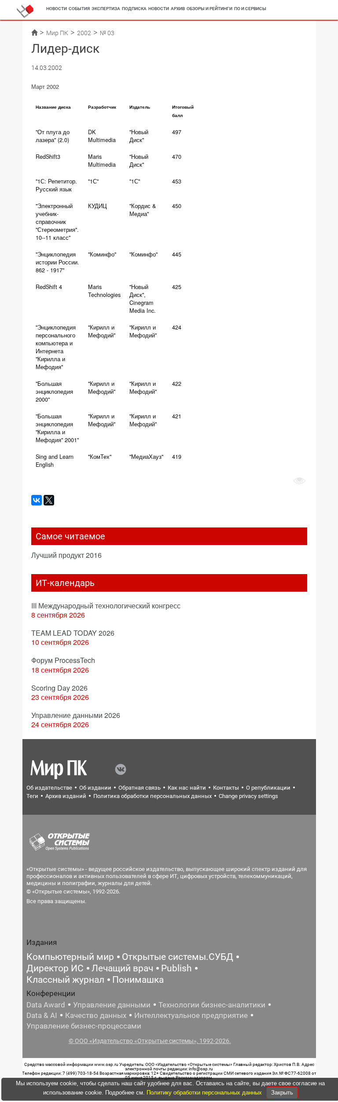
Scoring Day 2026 (59, 688)
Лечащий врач (122, 968)
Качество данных (95, 1015)
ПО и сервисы (250, 8)
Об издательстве (49, 787)
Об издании (95, 787)
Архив (178, 8)
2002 (84, 33)
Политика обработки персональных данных (152, 796)
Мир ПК (57, 33)
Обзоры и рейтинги (209, 8)
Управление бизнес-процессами (83, 1025)
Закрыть (282, 1092)
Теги (32, 796)
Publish (176, 968)
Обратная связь (139, 787)
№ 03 (107, 33)
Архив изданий (65, 796)
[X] (49, 500)
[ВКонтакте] (36, 500)
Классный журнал (65, 979)
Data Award (45, 1004)
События (79, 8)
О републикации (268, 787)
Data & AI (41, 1015)
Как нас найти (187, 787)
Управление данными (112, 1004)
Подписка (134, 8)
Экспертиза (106, 8)
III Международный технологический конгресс (105, 605)
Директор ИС (55, 968)
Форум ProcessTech (63, 660)
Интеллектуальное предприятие (191, 1015)
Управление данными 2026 (75, 715)
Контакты (226, 787)
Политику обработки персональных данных (205, 1092)
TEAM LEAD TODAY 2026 (72, 633)
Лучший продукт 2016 (66, 555)
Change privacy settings (248, 796)
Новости (56, 8)
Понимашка (138, 979)
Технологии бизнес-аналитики (211, 1004)
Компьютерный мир (70, 957)
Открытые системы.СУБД (177, 957)
